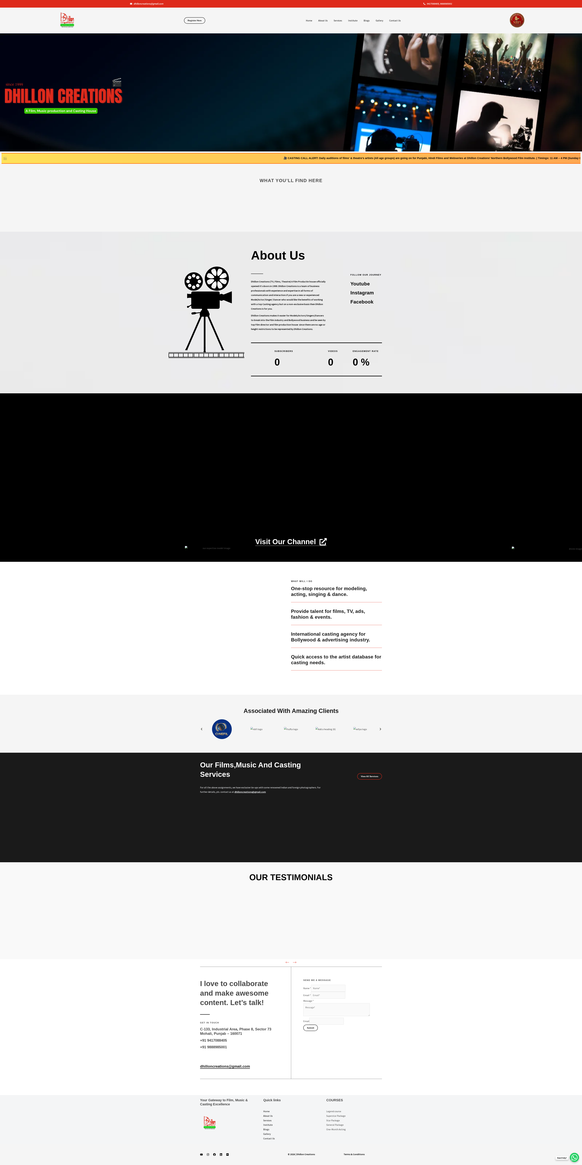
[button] (201, 729)
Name (307, 988)
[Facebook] (214, 1154)
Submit (310, 1028)
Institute (353, 20)
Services (338, 20)
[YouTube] (201, 1154)
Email (307, 995)
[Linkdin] (221, 1154)
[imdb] (227, 1154)
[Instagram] (208, 1154)
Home (309, 20)
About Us (323, 20)
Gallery (379, 20)
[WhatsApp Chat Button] (574, 1157)
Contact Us (395, 20)
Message (308, 1000)
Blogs (367, 20)
